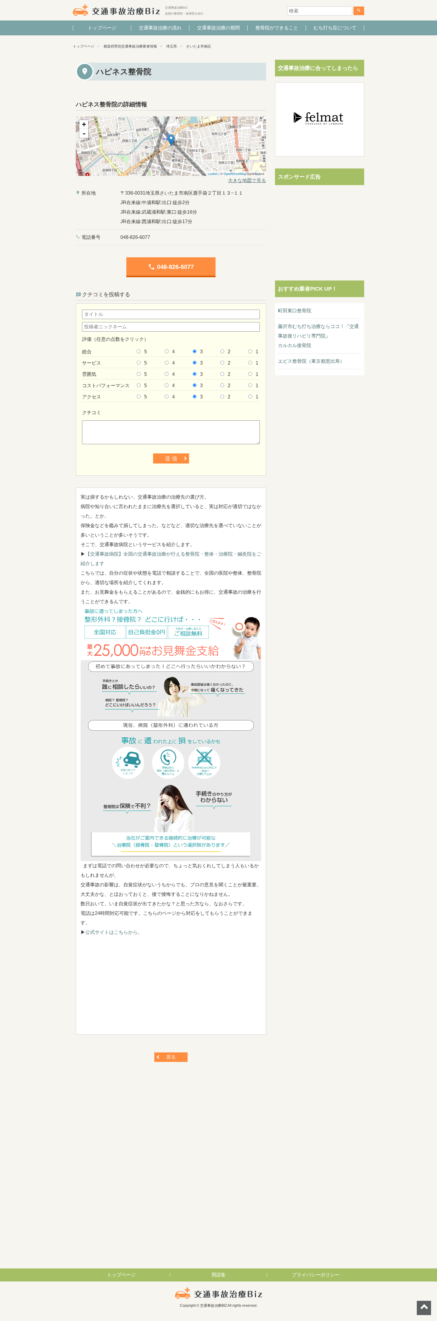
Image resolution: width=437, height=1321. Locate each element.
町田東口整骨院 (294, 310)
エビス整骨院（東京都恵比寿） (311, 361)
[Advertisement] (171, 988)
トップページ (102, 27)
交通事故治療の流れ (160, 27)
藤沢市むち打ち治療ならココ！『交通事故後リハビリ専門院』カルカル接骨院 (318, 336)
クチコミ (91, 412)
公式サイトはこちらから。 (113, 932)
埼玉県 (171, 46)
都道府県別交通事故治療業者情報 (130, 46)
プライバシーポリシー (315, 1274)
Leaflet (213, 173)
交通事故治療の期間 (218, 27)
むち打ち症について (335, 27)
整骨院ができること (276, 27)
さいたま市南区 (198, 46)
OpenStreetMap (235, 173)
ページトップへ (424, 1308)
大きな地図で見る (247, 180)
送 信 (171, 458)
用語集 (218, 1274)
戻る (171, 1057)
